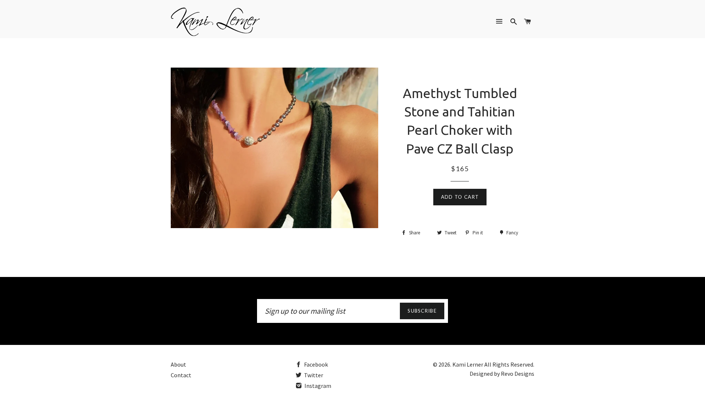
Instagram (317, 385)
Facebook (315, 364)
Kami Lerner (467, 364)
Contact (181, 375)
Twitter (313, 375)
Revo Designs (517, 373)
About (178, 364)
